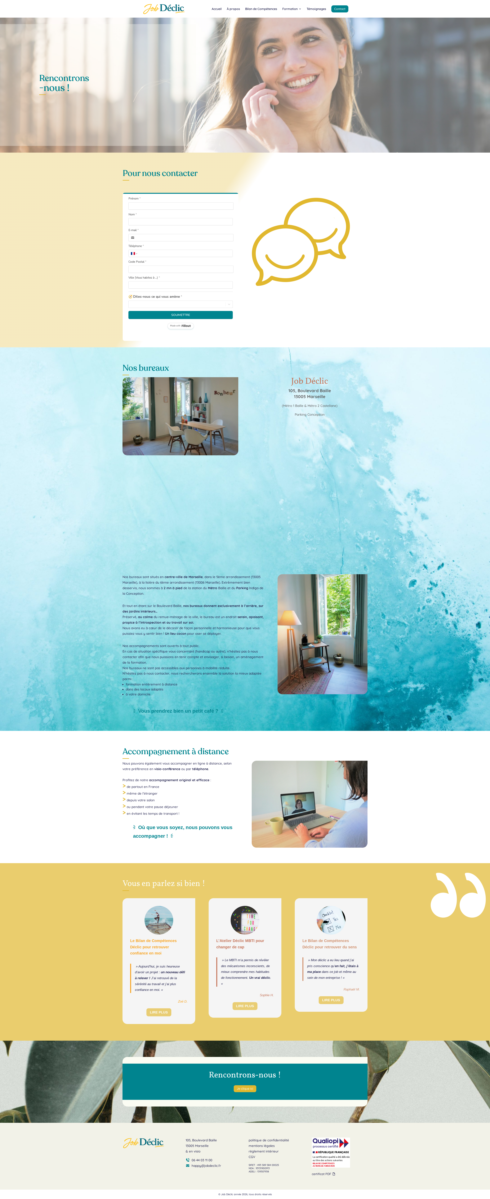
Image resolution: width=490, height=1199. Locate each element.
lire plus (159, 1012)
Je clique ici (245, 1088)
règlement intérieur (264, 1151)
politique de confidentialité (269, 1140)
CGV (252, 1157)
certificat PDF (322, 1174)
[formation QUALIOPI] (331, 1166)
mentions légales (262, 1146)
